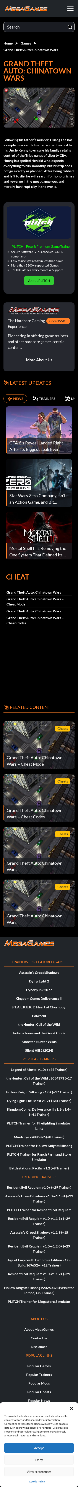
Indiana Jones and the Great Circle (39, 1033)
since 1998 (57, 321)
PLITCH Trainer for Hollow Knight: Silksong (39, 1146)
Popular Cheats (39, 1392)
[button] (71, 1408)
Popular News (39, 1400)
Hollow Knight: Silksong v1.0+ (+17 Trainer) (39, 1092)
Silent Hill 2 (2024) (39, 1050)
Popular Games (39, 1366)
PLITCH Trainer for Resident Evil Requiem (39, 1210)
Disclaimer (39, 1347)
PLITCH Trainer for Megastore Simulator (39, 1301)
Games (26, 43)
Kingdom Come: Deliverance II (39, 998)
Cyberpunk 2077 (39, 990)
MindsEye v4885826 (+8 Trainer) (39, 1137)
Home (8, 43)
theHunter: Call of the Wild (39, 1024)
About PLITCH (39, 280)
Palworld (39, 1016)
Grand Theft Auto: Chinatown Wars (30, 50)
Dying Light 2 (39, 981)
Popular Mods (39, 1383)
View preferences (39, 1472)
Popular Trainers (39, 1374)
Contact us (39, 1338)
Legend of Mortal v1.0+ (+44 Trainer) (39, 1069)
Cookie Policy (37, 1481)
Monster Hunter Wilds (39, 1042)
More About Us (39, 359)
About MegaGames (39, 1329)
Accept (39, 1448)
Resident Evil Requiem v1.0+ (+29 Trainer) (39, 1187)
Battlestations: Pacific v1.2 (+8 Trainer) (39, 1168)
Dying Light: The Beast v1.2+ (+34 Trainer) (39, 1101)
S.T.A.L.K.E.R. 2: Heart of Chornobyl (39, 1007)
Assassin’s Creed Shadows (39, 972)
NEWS (18, 398)
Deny (39, 1460)
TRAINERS (47, 398)
